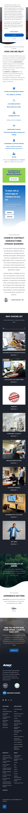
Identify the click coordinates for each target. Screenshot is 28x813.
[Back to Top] (4, 806)
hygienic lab (14, 159)
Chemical (9, 216)
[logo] (7, 665)
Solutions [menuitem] (6, 706)
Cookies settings (14, 31)
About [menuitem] (16, 752)
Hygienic (9, 212)
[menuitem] (5, 709)
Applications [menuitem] (17, 706)
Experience (6, 599)
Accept (14, 35)
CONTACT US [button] (14, 650)
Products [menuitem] (5, 752)
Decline (14, 38)
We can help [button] (14, 179)
